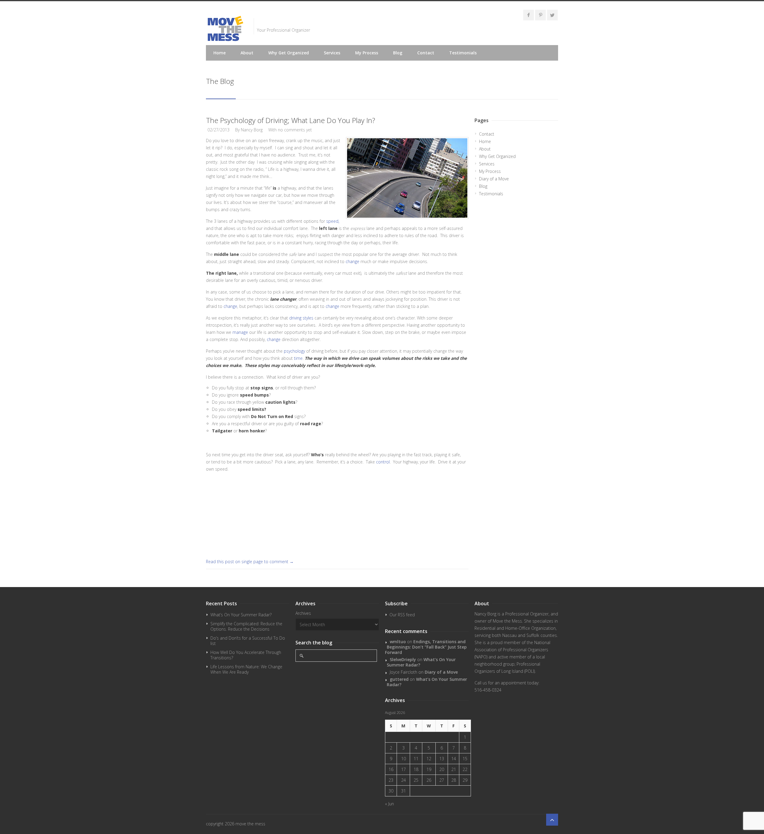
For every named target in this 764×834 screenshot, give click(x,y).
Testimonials (463, 53)
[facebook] (528, 15)
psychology (294, 351)
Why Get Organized (288, 53)
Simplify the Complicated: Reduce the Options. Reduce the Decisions (246, 626)
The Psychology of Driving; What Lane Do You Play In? (290, 120)
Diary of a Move (494, 179)
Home (219, 53)
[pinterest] (540, 15)
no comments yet (295, 130)
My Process (366, 53)
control (383, 462)
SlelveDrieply (403, 659)
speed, (332, 221)
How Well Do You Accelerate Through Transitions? (245, 655)
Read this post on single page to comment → (250, 561)
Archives (303, 613)
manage (240, 332)
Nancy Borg (252, 130)
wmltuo (398, 641)
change (352, 261)
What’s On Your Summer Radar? (241, 615)
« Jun (389, 804)
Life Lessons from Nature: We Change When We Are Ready (246, 669)
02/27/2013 (218, 130)
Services (332, 53)
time (298, 358)
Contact (425, 53)
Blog (397, 53)
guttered (399, 679)
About (247, 53)
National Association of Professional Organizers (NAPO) (512, 650)
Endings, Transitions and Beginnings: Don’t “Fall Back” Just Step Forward (426, 647)
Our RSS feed (402, 615)
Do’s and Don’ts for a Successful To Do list (247, 640)
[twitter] (552, 15)
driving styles (302, 318)
